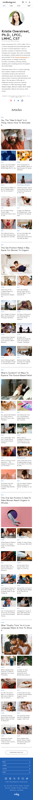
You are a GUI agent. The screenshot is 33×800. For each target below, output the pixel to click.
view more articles (16, 752)
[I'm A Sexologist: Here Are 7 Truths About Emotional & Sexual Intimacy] (8, 429)
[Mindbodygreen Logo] (9, 2)
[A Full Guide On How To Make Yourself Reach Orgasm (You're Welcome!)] (24, 684)
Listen (16, 769)
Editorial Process (13, 790)
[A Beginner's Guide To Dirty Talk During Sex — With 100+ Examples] (24, 602)
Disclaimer (21, 785)
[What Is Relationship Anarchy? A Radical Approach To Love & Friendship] (8, 661)
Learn (16, 765)
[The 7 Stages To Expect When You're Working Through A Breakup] (8, 305)
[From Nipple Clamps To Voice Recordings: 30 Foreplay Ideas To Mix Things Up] (8, 579)
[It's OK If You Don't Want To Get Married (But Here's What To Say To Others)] (8, 684)
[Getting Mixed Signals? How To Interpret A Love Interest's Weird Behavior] (8, 328)
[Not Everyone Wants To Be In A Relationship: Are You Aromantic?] (8, 178)
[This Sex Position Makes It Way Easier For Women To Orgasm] (16, 264)
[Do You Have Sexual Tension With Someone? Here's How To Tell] (8, 201)
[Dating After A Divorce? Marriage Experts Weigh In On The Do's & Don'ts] (24, 579)
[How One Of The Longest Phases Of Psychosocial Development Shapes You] (8, 281)
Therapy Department (21, 57)
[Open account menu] (29, 2)
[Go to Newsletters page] (23, 2)
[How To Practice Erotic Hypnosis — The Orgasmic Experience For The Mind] (8, 451)
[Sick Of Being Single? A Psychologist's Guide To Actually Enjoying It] (8, 351)
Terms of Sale (9, 785)
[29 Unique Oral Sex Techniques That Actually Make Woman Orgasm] (8, 474)
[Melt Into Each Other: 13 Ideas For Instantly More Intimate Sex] (24, 351)
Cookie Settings (20, 790)
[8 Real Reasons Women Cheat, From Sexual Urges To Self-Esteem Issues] (8, 533)
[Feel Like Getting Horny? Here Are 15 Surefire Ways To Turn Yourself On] (24, 281)
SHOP (29, 5)
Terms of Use (15, 785)
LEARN (11, 5)
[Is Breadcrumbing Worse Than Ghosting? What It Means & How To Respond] (8, 706)
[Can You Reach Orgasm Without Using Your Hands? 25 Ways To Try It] (24, 474)
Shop (16, 772)
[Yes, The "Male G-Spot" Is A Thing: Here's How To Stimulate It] (16, 139)
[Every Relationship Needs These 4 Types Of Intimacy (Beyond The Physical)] (24, 729)
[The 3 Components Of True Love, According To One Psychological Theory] (8, 602)
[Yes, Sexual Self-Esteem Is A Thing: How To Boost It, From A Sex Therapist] (8, 406)
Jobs (5, 785)
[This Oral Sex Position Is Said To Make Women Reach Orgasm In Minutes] (16, 517)
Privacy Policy (26, 785)
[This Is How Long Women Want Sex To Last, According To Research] (8, 556)
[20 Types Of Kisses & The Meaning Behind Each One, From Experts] (24, 305)
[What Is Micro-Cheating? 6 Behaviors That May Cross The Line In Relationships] (24, 429)
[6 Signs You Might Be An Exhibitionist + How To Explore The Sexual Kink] (24, 201)
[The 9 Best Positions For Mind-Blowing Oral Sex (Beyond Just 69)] (8, 224)
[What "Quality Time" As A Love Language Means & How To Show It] (16, 644)
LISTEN (18, 5)
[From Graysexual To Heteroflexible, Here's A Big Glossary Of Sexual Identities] (24, 156)
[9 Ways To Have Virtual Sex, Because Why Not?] (24, 533)
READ (4, 5)
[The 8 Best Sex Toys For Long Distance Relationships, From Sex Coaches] (24, 406)
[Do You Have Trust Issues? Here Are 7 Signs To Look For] (24, 556)
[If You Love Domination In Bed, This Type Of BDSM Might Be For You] (8, 156)
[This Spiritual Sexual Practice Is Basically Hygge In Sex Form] (24, 706)
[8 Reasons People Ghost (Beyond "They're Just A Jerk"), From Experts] (8, 729)
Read (16, 762)
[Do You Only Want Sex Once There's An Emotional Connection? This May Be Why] (24, 224)
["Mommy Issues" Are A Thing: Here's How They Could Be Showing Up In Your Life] (24, 178)
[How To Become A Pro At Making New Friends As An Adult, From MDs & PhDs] (24, 451)
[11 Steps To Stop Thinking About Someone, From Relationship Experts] (24, 661)
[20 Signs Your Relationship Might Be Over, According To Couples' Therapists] (24, 328)
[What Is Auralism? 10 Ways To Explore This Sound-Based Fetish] (16, 389)
